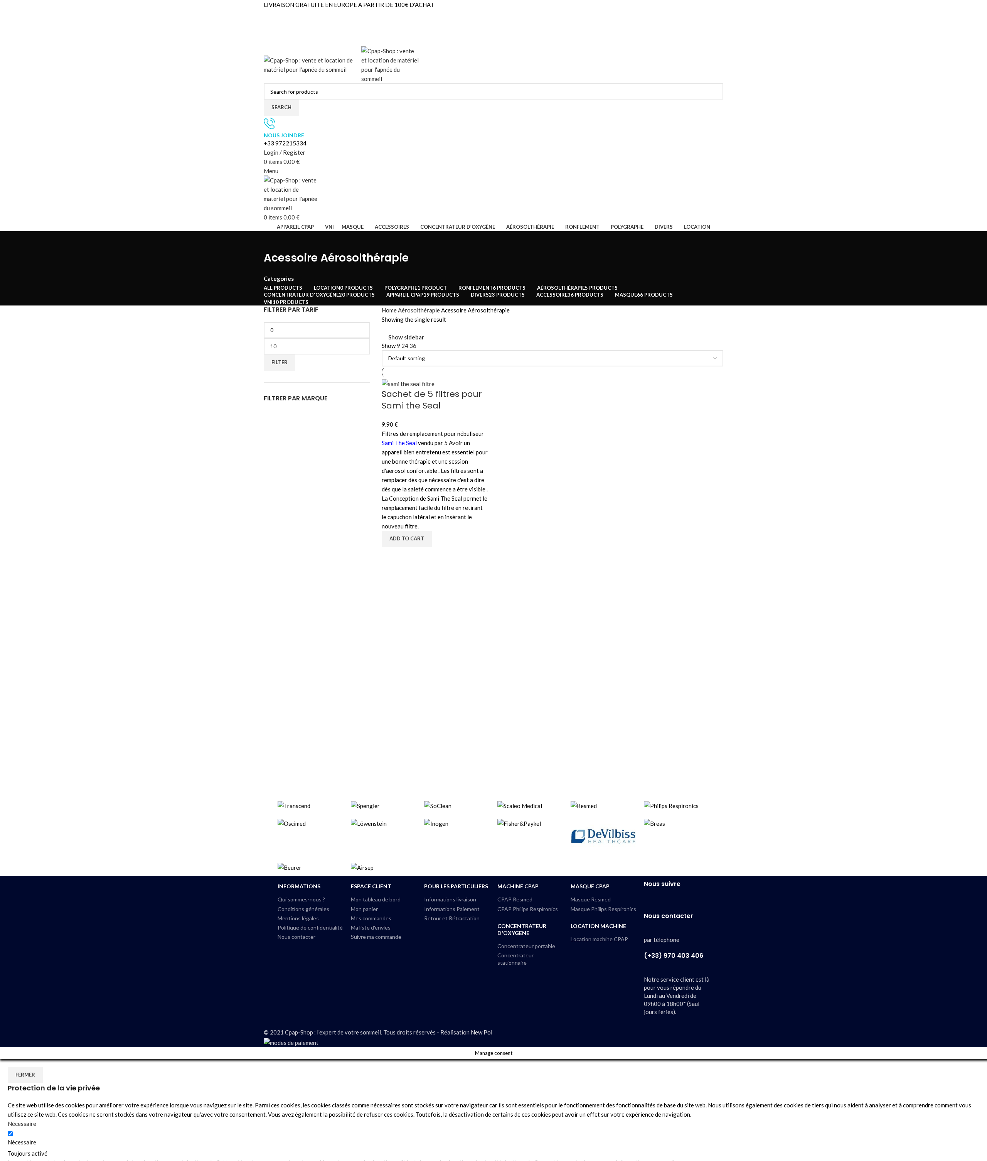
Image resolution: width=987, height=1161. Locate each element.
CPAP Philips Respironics (527, 909)
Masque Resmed (591, 899)
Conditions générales (303, 909)
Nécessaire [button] (22, 1123)
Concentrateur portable (526, 946)
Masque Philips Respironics (603, 909)
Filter (279, 362)
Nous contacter (296, 936)
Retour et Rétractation (452, 918)
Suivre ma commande (376, 936)
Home (390, 310)
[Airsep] (493, 836)
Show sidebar (406, 337)
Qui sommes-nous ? (301, 899)
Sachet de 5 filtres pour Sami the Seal (432, 400)
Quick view (391, 556)
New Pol (481, 1032)
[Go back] (273, 240)
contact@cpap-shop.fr (292, 32)
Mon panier (364, 909)
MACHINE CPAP (518, 886)
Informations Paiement (452, 909)
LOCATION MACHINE (598, 926)
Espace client (371, 886)
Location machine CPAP (599, 939)
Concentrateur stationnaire (515, 958)
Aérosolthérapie (419, 310)
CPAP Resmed (514, 899)
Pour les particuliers (456, 886)
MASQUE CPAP (590, 886)
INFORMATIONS (299, 886)
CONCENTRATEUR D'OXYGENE (521, 929)
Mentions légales (298, 918)
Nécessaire (22, 1142)
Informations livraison (450, 899)
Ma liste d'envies (371, 927)
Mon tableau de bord (376, 899)
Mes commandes (371, 918)
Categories (279, 279)
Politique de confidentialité (310, 927)
